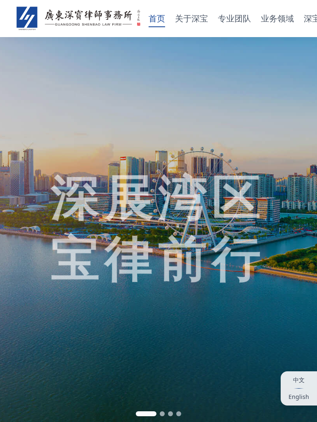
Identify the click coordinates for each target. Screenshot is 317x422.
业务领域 (277, 18)
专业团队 (234, 18)
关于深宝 (191, 18)
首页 (157, 18)
